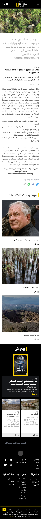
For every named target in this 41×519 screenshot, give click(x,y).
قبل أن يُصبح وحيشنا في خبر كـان (26, 240)
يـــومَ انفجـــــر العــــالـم (31, 335)
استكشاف (35, 462)
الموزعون (35, 481)
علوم (37, 465)
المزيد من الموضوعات (15, 443)
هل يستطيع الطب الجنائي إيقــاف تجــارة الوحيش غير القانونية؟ (23, 384)
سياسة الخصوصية (22, 497)
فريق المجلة (21, 481)
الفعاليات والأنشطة (22, 486)
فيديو (24, 459)
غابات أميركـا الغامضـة (31, 287)
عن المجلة (22, 479)
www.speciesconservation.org (20, 173)
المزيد (12, 516)
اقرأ (35, 244)
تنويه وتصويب (33, 479)
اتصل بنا (36, 484)
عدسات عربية (21, 462)
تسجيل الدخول (8, 484)
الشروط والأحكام (23, 491)
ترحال (37, 468)
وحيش (34, 378)
